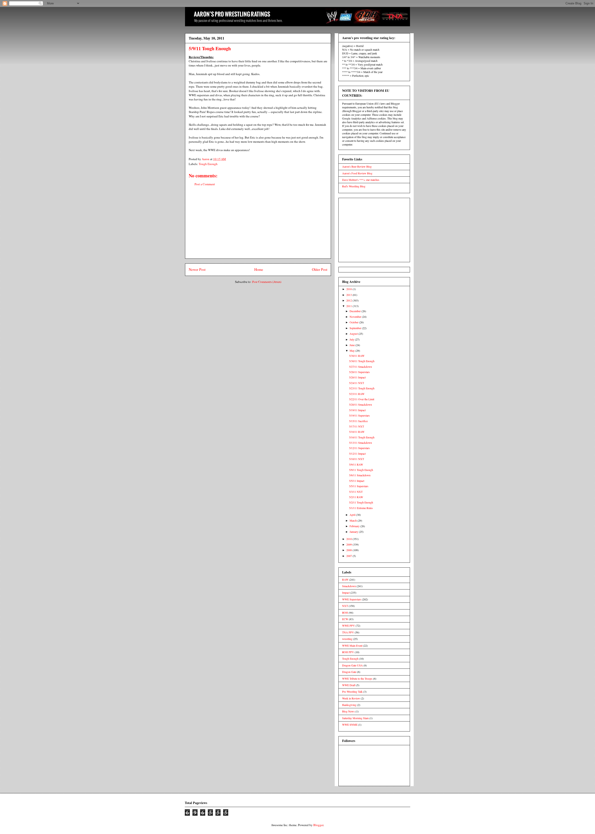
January (354, 531)
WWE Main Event (352, 645)
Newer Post (197, 269)
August (354, 333)
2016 (349, 289)
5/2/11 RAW (356, 497)
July (352, 339)
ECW (345, 619)
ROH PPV (348, 652)
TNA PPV (348, 632)
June (352, 345)
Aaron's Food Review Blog (357, 173)
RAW (345, 579)
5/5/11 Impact (356, 481)
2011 (349, 306)
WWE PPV (348, 625)
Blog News (348, 711)
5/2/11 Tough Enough (361, 502)
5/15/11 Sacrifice (358, 421)
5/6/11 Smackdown (359, 475)
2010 (349, 539)
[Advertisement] (258, 226)
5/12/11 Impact (357, 453)
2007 (349, 556)
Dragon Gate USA (352, 665)
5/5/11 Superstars (358, 486)
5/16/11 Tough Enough (361, 437)
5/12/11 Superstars (359, 448)
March (353, 520)
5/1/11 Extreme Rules (361, 508)
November (356, 316)
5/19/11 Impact (357, 410)
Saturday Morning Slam (355, 718)
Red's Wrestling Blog (353, 186)
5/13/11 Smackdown (360, 442)
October (354, 322)
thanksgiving (349, 705)
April (353, 514)
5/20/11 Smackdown (360, 404)
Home (258, 269)
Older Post (319, 269)
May (352, 350)
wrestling (347, 639)
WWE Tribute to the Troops (357, 678)
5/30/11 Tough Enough (361, 361)
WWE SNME (349, 724)
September (356, 328)
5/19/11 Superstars (359, 415)
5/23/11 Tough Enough (361, 388)
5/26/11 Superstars (359, 372)
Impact (346, 592)
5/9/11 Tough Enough (361, 470)
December (355, 311)
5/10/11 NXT (356, 459)
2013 (349, 295)
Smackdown (349, 586)
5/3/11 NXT (356, 491)
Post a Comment (205, 184)
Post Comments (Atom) (266, 282)
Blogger (318, 825)
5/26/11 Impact (357, 377)
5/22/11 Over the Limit (361, 399)
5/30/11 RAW (356, 355)
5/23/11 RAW (356, 394)
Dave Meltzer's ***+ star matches (360, 180)
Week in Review (351, 698)
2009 (349, 544)
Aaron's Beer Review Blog (357, 166)
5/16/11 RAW (356, 432)
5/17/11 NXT (356, 426)
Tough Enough (208, 164)
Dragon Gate (349, 672)
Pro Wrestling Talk (352, 691)
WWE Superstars (351, 599)
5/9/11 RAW (356, 464)
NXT (345, 606)
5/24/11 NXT (356, 383)
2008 (349, 550)
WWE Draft (348, 685)
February (355, 526)
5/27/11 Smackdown (360, 366)
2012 (349, 300)
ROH (345, 612)
